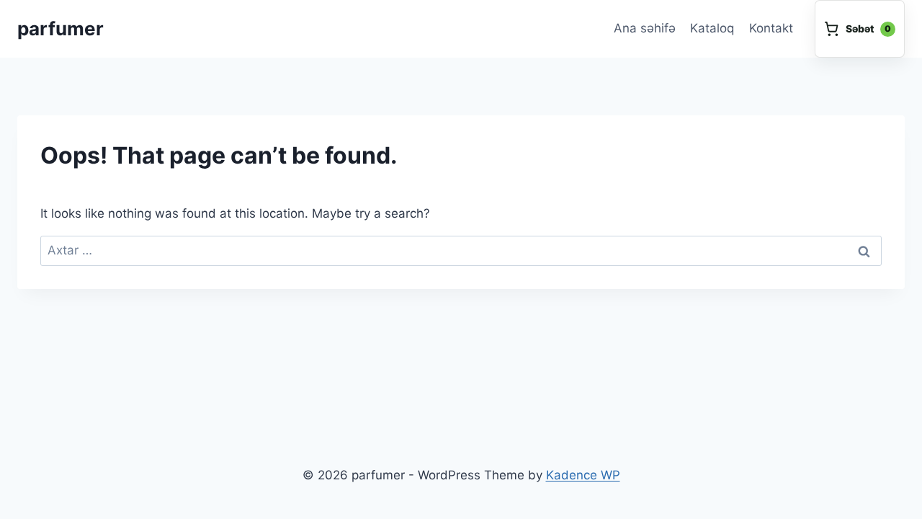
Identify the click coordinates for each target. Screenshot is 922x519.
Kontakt (771, 28)
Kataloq (712, 28)
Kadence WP (583, 475)
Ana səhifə (645, 28)
